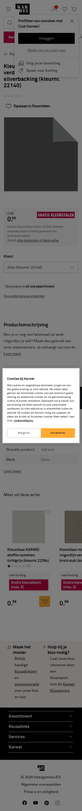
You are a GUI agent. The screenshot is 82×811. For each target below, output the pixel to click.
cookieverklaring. (23, 420)
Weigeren (24, 433)
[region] (41, 405)
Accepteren (58, 433)
